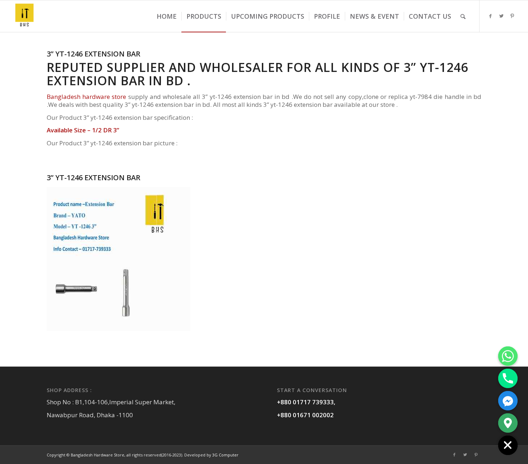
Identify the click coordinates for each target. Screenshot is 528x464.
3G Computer (225, 455)
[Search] (463, 16)
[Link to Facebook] (490, 15)
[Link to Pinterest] (512, 15)
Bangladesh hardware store (86, 96)
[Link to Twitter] (501, 15)
